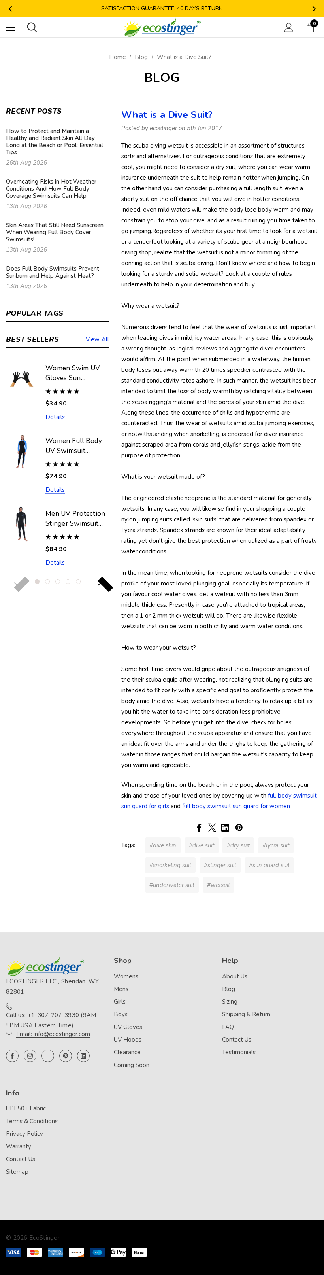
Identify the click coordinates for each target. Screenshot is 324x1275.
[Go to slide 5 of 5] (78, 581)
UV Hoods (127, 1040)
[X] (212, 828)
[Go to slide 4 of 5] (68, 581)
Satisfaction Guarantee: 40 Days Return (162, 8)
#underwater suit (171, 885)
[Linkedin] (225, 828)
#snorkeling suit (170, 865)
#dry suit (238, 845)
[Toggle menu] (10, 27)
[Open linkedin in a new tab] (83, 1056)
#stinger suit (220, 865)
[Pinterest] (239, 828)
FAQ (228, 1027)
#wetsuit (218, 885)
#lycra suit (275, 845)
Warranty (18, 1146)
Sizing (229, 1002)
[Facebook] (199, 828)
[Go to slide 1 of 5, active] (37, 581)
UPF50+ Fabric (26, 1108)
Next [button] (314, 9)
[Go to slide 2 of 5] (47, 581)
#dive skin (162, 845)
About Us (234, 976)
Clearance (127, 1052)
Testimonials (239, 1052)
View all (97, 339)
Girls (120, 1002)
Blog (228, 989)
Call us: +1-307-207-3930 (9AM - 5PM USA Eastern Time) (53, 1020)
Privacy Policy (24, 1134)
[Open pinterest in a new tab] (65, 1056)
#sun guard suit (269, 865)
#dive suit (201, 845)
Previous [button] (10, 9)
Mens (121, 989)
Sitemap (17, 1172)
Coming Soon (131, 1065)
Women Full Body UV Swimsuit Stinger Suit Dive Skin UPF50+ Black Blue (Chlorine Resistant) (75, 446)
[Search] (32, 27)
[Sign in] (289, 27)
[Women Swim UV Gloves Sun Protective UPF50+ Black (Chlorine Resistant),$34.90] (22, 378)
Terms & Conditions (32, 1121)
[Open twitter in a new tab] (47, 1056)
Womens (126, 976)
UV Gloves (128, 1027)
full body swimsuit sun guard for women (237, 806)
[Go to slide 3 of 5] (57, 581)
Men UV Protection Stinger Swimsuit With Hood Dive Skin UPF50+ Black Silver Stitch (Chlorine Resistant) (76, 519)
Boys (121, 1014)
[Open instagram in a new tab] (30, 1056)
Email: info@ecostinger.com (53, 1034)
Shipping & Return (246, 1014)
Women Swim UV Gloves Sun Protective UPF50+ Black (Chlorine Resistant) (75, 373)
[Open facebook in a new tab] (12, 1056)
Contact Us (236, 1040)
